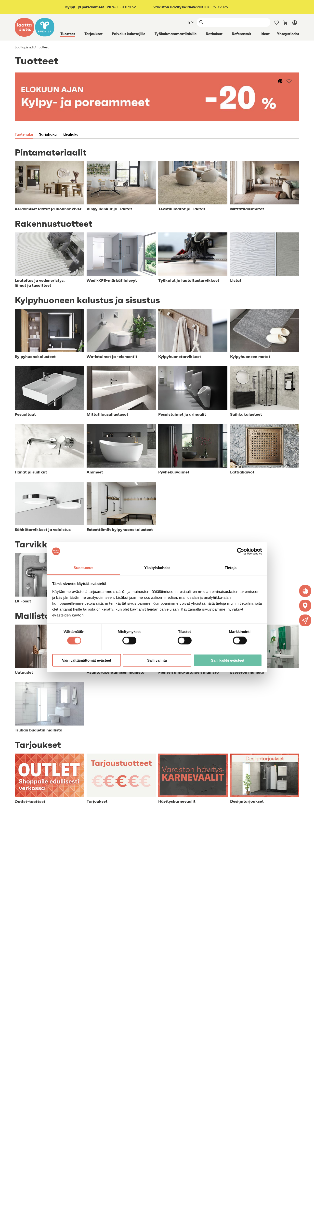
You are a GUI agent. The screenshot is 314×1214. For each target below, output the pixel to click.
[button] (305, 620)
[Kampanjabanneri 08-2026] (157, 96)
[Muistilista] (276, 22)
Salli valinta (157, 660)
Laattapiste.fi (24, 47)
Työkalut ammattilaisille (175, 33)
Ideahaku (70, 134)
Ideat (265, 33)
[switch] (129, 640)
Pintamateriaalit (50, 152)
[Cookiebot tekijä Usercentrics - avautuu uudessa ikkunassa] (240, 551)
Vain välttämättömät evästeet (86, 660)
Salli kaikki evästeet (227, 660)
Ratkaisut (214, 33)
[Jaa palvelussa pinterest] (280, 81)
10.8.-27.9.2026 (190, 7)
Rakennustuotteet (53, 223)
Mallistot (34, 615)
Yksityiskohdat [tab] (157, 567)
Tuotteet (67, 33)
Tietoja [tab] (230, 567)
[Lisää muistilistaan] (289, 81)
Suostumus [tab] (83, 567)
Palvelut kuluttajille (128, 33)
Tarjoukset (93, 33)
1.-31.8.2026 (100, 7)
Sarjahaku (48, 134)
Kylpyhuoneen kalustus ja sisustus (87, 300)
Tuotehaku (24, 134)
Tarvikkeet (38, 544)
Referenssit (241, 33)
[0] (285, 22)
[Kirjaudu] (294, 22)
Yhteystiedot (288, 33)
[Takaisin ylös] (306, 1206)
